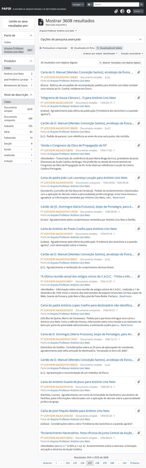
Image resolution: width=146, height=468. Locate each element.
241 (125, 463)
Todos (7, 42)
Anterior (47, 463)
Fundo (18, 150)
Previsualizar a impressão (54, 48)
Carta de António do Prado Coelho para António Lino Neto (79, 229)
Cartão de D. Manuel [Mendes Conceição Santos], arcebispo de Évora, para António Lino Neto (87, 123)
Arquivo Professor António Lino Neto (18, 50)
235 (75, 463)
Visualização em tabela (110, 48)
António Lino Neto (18, 74)
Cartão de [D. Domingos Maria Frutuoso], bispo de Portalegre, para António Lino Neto (87, 206)
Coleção (18, 162)
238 (97, 463)
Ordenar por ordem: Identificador (99, 53)
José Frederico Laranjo (18, 80)
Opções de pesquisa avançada (61, 39)
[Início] (35, 8)
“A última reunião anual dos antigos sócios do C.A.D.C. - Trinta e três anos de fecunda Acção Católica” (87, 276)
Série (18, 132)
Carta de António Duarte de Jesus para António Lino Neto (78, 382)
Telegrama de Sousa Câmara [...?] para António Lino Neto (78, 98)
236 (82, 463)
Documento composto (18, 118)
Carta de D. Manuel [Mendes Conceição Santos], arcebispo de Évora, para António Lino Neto (87, 72)
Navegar (77, 4)
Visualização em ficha (83, 48)
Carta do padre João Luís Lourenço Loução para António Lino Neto (84, 177)
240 (112, 463)
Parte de (9, 35)
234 (68, 463)
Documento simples (18, 109)
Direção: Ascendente (131, 53)
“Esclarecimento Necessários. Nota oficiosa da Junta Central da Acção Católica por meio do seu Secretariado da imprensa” (87, 433)
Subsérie (18, 126)
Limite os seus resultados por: (18, 23)
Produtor (10, 61)
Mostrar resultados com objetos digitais (121, 62)
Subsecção (18, 138)
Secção (18, 144)
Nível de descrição (16, 95)
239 (105, 463)
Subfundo (18, 156)
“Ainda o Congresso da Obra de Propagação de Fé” (74, 145)
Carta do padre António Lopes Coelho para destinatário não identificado (87, 305)
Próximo (134, 463)
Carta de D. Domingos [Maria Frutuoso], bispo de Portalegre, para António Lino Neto (87, 334)
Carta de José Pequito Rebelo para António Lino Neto (75, 411)
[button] (116, 11)
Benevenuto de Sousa (18, 86)
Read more (119, 197)
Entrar (137, 11)
